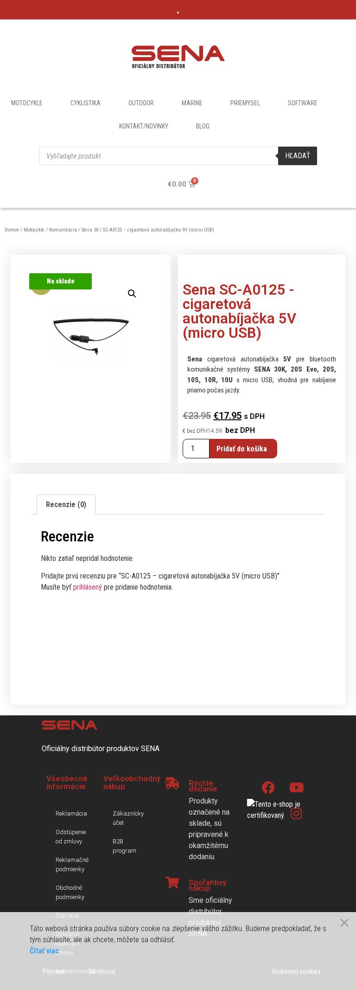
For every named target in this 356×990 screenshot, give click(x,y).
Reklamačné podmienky (72, 864)
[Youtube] (297, 788)
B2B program (124, 846)
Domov (12, 230)
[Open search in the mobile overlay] (178, 156)
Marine (192, 103)
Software (303, 103)
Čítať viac (44, 950)
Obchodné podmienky (70, 892)
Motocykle (27, 103)
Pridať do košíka (241, 448)
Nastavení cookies (296, 971)
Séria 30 (90, 230)
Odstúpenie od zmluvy (71, 837)
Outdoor (141, 103)
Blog (203, 126)
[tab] (66, 505)
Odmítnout (101, 971)
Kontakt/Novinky (143, 126)
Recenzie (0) (66, 504)
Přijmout (54, 971)
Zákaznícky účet (128, 818)
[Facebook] (268, 788)
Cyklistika (85, 103)
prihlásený (87, 587)
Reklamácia (71, 813)
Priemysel (245, 103)
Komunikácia (63, 230)
